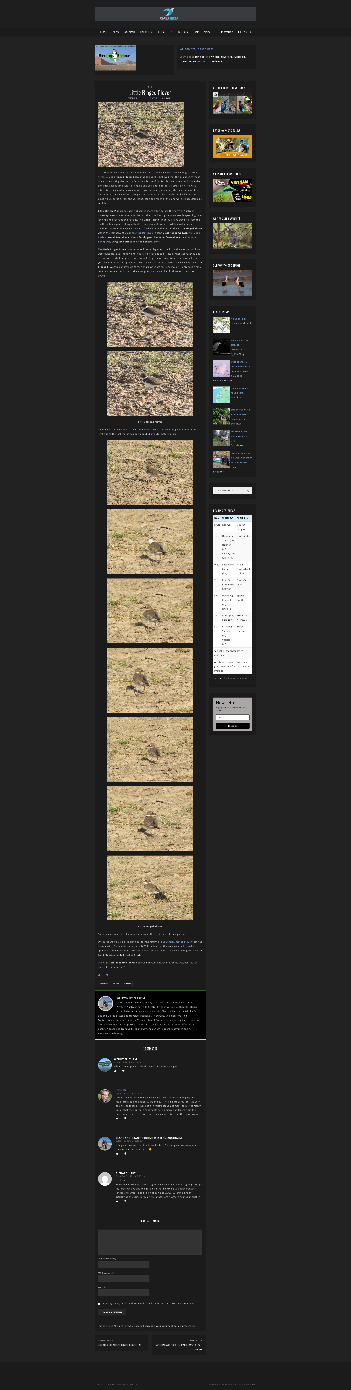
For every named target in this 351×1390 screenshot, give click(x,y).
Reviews (208, 32)
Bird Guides (146, 32)
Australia (104, 983)
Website (102, 1287)
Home (102, 32)
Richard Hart (126, 1173)
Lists (171, 32)
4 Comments (167, 98)
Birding (160, 32)
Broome (116, 983)
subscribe (239, 56)
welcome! (217, 61)
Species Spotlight (224, 32)
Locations (183, 32)
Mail (106, 1272)
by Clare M (152, 98)
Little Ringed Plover (150, 92)
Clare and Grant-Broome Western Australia (149, 1138)
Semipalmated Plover (179, 941)
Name (107, 1258)
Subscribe (232, 726)
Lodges (196, 32)
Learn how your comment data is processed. (169, 1325)
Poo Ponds (143, 950)
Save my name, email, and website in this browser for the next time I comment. (149, 1303)
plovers (127, 983)
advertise (226, 56)
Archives (115, 32)
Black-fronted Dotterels (139, 232)
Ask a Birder (130, 32)
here (220, 678)
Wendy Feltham (125, 1059)
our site (199, 56)
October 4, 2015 (135, 98)
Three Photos (244, 32)
